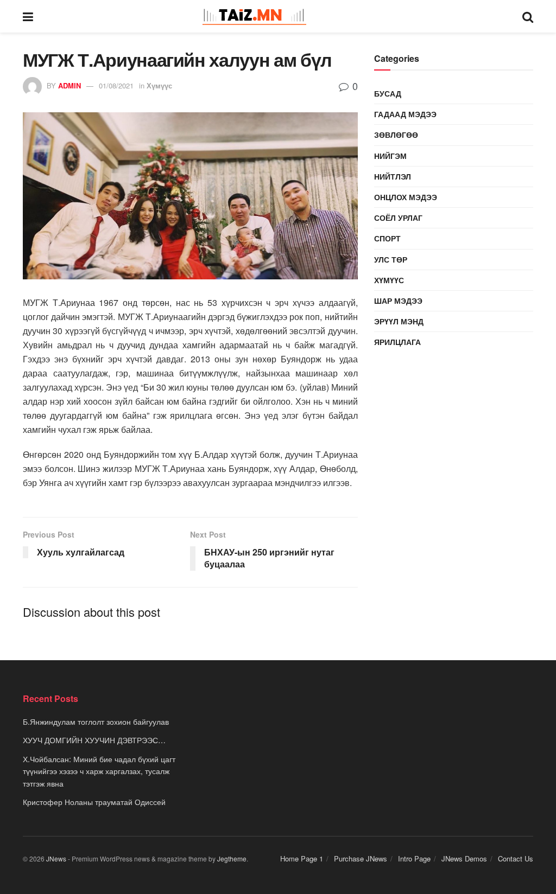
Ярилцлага (397, 341)
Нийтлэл (392, 176)
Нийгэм (390, 155)
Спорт (387, 238)
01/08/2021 (116, 85)
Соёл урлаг (398, 217)
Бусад (387, 93)
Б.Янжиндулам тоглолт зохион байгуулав (96, 721)
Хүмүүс (159, 85)
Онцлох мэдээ (405, 196)
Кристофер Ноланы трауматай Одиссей (94, 801)
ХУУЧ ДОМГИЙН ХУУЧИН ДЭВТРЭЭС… (94, 740)
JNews (56, 858)
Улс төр (390, 259)
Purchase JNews (360, 858)
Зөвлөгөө (396, 134)
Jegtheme (232, 858)
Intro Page (414, 858)
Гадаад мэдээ (405, 113)
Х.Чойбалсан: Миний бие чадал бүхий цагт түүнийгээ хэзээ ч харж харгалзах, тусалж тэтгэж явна (99, 771)
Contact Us (515, 858)
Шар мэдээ (398, 300)
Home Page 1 (301, 858)
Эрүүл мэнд (399, 321)
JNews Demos (464, 858)
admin (69, 85)
